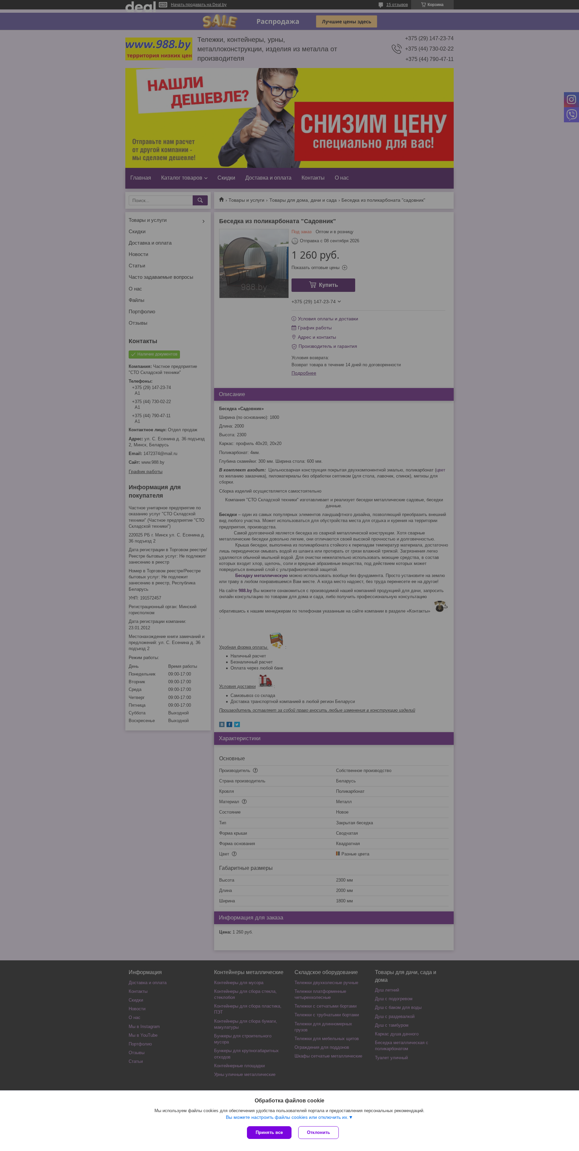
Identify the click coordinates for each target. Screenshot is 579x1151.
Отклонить (318, 1132)
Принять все (269, 1132)
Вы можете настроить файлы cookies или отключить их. (287, 1117)
